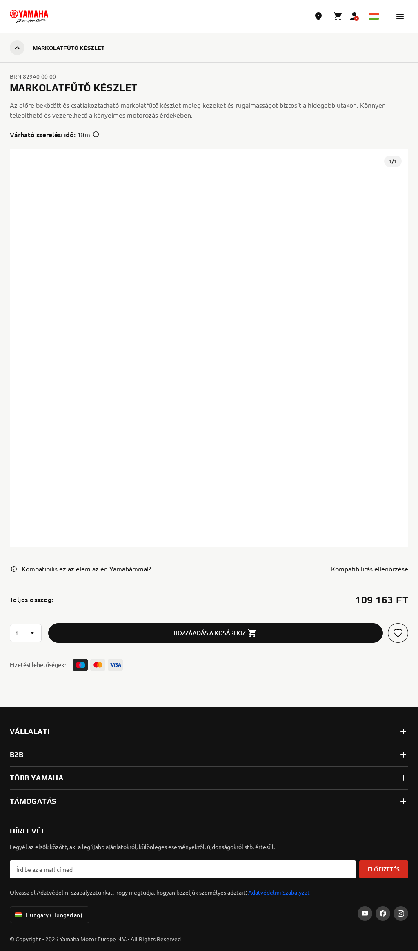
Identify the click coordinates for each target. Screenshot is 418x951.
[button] (400, 16)
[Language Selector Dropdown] (374, 16)
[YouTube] (365, 913)
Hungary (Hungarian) (54, 914)
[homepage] (29, 16)
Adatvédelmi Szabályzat (279, 892)
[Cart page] (338, 16)
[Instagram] (401, 913)
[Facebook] (383, 913)
